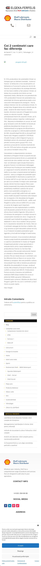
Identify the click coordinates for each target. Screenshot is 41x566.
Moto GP (10, 343)
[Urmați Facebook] (5, 505)
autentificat (17, 302)
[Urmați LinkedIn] (9, 505)
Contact (37, 561)
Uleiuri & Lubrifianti (12, 407)
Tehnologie (27, 52)
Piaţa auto (9, 384)
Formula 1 (10, 339)
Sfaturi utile (10, 392)
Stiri (7, 396)
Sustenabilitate (11, 400)
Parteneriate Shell (12, 367)
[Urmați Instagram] (13, 505)
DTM (8, 335)
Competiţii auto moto (13, 329)
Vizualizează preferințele (20, 556)
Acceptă (20, 546)
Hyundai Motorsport (14, 371)
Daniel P (9, 52)
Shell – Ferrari (12, 375)
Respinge (20, 551)
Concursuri (9, 348)
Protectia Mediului (12, 388)
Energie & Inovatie (12, 352)
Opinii (8, 363)
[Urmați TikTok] (17, 505)
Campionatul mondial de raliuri (17, 331)
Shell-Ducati (11, 379)
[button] (38, 525)
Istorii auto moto (11, 359)
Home (8, 355)
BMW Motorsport (25, 367)
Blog (7, 325)
